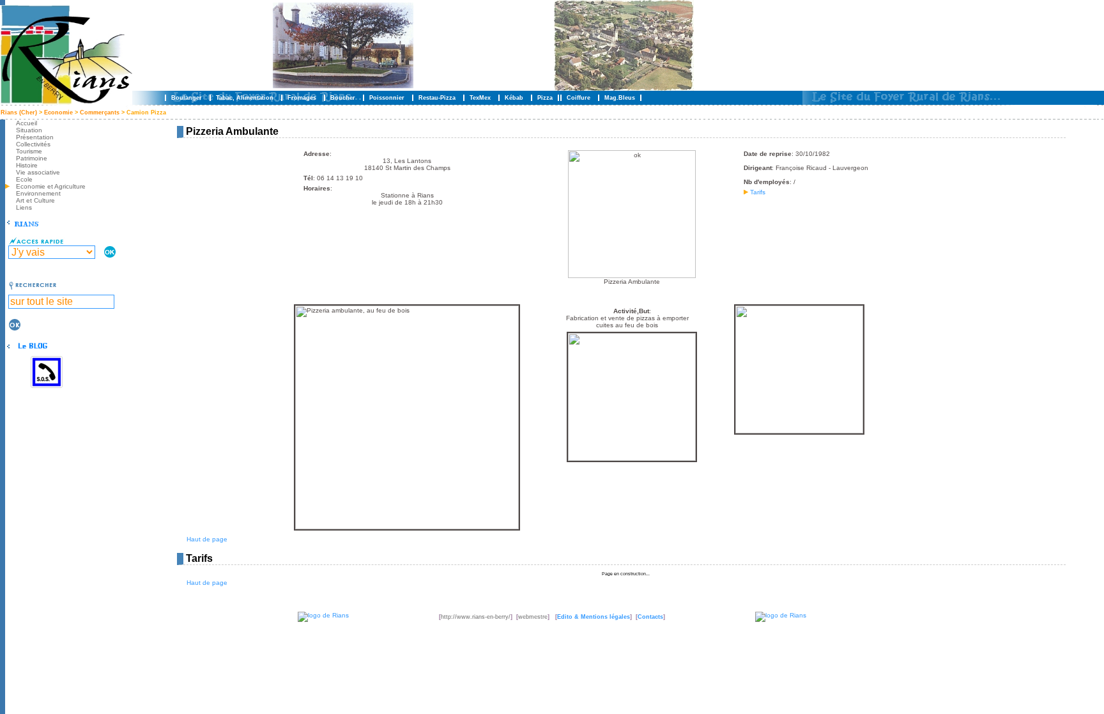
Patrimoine (31, 158)
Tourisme (29, 151)
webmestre (533, 617)
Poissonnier (386, 98)
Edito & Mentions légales (593, 617)
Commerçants (100, 112)
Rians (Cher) (19, 112)
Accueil (26, 123)
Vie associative (38, 172)
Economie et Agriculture (51, 186)
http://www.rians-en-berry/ (475, 617)
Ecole (24, 179)
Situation (29, 130)
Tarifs (756, 192)
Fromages (302, 98)
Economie (58, 112)
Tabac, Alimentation (244, 98)
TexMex (480, 98)
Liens (24, 207)
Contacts (650, 617)
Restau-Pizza (437, 98)
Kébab (514, 98)
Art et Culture (35, 200)
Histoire (27, 165)
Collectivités (33, 144)
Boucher (342, 98)
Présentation (35, 137)
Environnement (38, 193)
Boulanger (186, 98)
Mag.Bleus (620, 98)
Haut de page (207, 539)
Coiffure (578, 98)
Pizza (544, 98)
